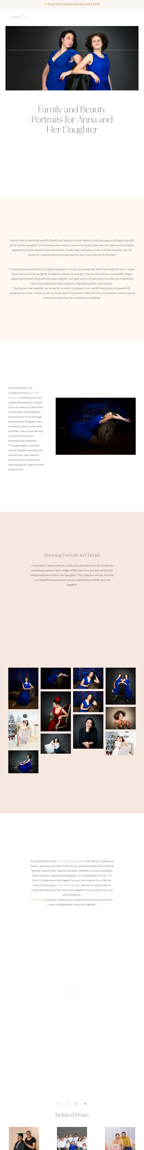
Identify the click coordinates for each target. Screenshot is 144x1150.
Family (39, 17)
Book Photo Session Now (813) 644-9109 (74, 4)
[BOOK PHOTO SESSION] (72, 990)
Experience (42, 17)
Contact (48, 17)
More (45, 17)
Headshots (34, 17)
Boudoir (36, 17)
